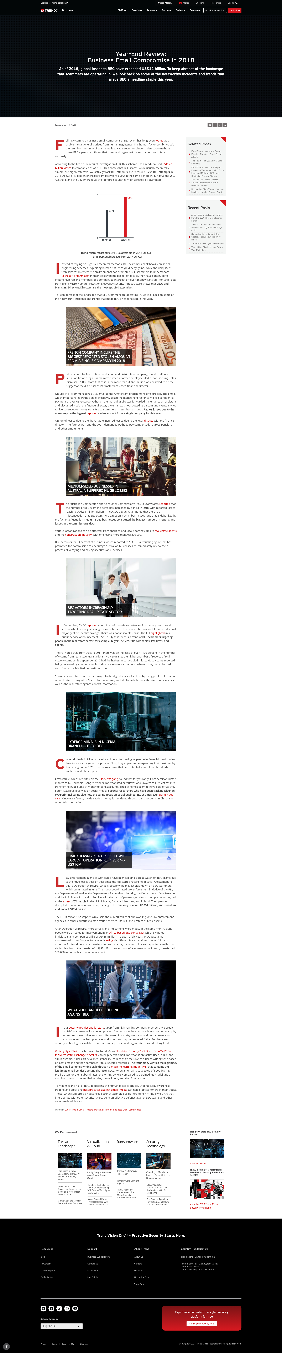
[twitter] (220, 125)
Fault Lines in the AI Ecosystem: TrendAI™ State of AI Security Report (69, 1170)
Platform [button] (122, 10)
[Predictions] (207, 1188)
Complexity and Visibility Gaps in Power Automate (70, 1202)
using (109, 940)
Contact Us (235, 10)
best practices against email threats (105, 1089)
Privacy (44, 1344)
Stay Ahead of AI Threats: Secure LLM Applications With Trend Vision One (158, 1189)
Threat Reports (48, 1270)
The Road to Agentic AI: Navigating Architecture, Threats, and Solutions (158, 1202)
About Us (138, 1256)
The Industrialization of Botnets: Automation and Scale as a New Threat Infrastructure (69, 1190)
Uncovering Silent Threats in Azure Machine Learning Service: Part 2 (206, 190)
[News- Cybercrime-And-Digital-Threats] (210, 125)
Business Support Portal (99, 1256)
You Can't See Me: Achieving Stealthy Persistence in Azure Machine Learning (203, 182)
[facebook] (215, 125)
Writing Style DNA (66, 1051)
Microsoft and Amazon (75, 275)
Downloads (92, 1270)
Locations (138, 1270)
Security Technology (155, 1143)
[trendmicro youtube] (75, 1308)
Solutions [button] (137, 10)
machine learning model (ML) (129, 1066)
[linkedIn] (225, 125)
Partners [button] (180, 10)
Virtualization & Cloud (98, 1143)
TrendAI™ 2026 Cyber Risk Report (207, 243)
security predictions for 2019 (86, 1027)
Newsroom (46, 1263)
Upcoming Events (142, 1277)
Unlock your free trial (214, 9)
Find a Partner (47, 1277)
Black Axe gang (108, 779)
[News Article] (207, 1147)
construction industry (78, 534)
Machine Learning (103, 1109)
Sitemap (84, 1344)
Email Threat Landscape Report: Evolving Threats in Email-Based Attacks (205, 154)
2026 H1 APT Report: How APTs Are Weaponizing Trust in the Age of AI (205, 227)
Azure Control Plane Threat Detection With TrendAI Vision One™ (98, 1202)
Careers (138, 1263)
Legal (54, 1344)
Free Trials (92, 1277)
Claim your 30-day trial (200, 1323)
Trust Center (140, 1284)
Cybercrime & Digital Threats (79, 1109)
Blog (43, 1256)
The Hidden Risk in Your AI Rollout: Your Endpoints (206, 248)
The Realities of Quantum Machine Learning (206, 162)
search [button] (237, 3)
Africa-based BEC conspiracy (126, 932)
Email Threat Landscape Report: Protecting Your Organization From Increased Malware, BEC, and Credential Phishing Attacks (206, 171)
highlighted (158, 633)
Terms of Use (68, 1344)
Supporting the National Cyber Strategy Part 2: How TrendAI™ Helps (205, 237)
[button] (62, 1326)
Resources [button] (216, 3)
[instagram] (67, 1308)
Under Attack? (165, 3)
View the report (198, 1163)
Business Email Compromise (127, 1109)
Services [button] (166, 10)
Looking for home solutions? (54, 3)
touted (159, 140)
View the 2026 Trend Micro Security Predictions (204, 1205)
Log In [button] (231, 3)
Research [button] (152, 10)
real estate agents (166, 531)
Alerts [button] (184, 3)
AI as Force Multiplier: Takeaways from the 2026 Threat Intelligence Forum (206, 218)
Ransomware (127, 1141)
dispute (148, 420)
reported (164, 504)
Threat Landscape (66, 1143)
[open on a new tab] (59, 1308)
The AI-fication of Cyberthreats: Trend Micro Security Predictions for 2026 (126, 1193)
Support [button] (200, 3)
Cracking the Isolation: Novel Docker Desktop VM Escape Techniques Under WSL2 (99, 1189)
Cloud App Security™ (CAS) (131, 1051)
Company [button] (195, 10)
